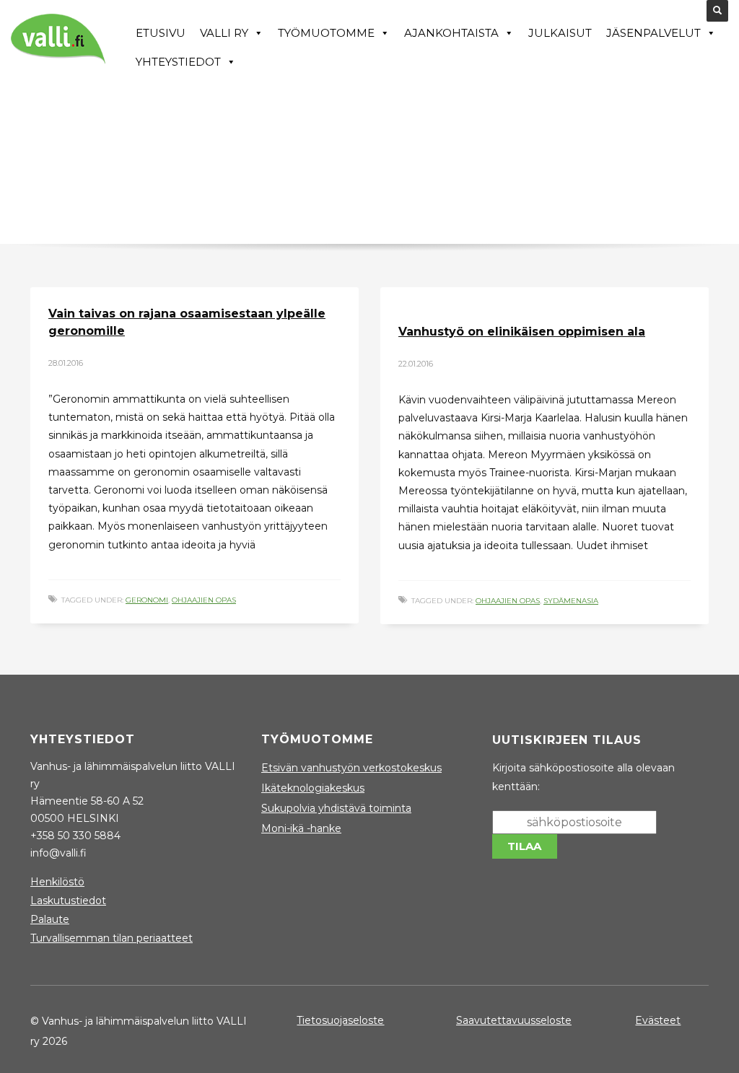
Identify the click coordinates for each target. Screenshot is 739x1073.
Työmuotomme (326, 33)
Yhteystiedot (178, 62)
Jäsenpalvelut (653, 33)
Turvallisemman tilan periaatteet (111, 938)
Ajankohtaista (451, 33)
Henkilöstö (57, 881)
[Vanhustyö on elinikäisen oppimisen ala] (397, 300)
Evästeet (658, 1020)
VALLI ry (224, 33)
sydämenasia (570, 600)
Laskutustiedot (68, 900)
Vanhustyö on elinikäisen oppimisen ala (521, 331)
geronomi (147, 600)
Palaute (49, 919)
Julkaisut (560, 33)
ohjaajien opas (204, 600)
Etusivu (160, 33)
